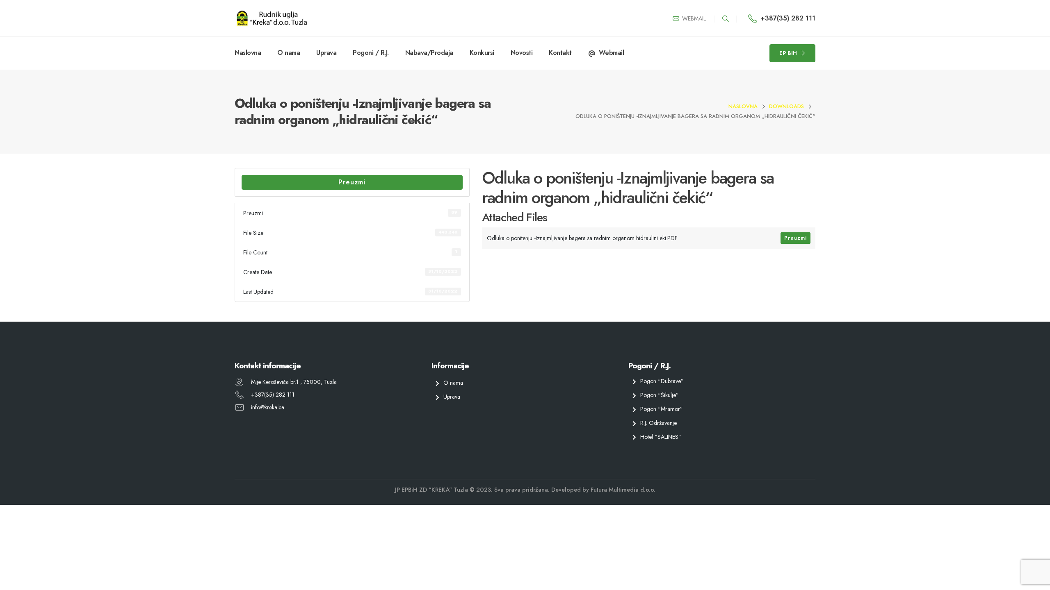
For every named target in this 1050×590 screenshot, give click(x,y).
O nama (288, 52)
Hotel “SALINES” (660, 436)
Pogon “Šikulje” (659, 395)
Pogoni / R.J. (371, 52)
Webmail (611, 52)
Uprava (326, 52)
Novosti (522, 52)
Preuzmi (351, 182)
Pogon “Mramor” (661, 409)
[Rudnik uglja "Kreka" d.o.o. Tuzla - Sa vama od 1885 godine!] (271, 18)
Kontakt (560, 52)
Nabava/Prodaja (429, 52)
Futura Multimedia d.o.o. (623, 490)
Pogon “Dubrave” (662, 381)
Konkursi (482, 52)
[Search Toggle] (725, 19)
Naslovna (248, 52)
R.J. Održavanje (658, 422)
